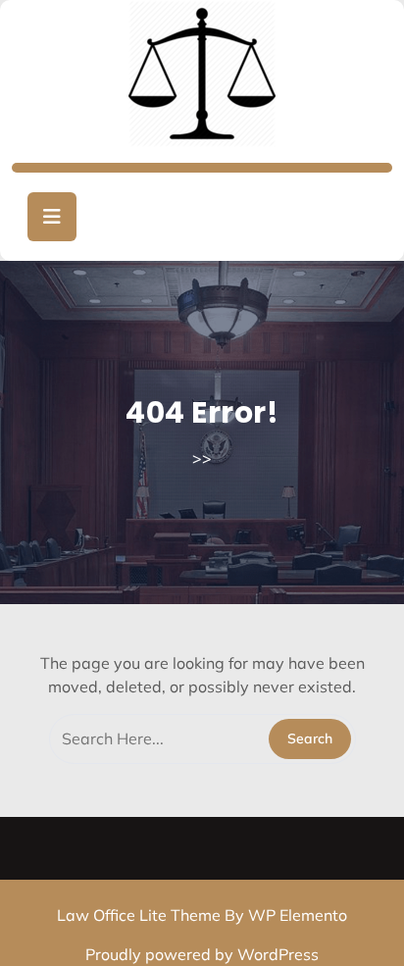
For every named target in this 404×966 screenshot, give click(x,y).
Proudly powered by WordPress (202, 954)
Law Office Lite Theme (141, 915)
